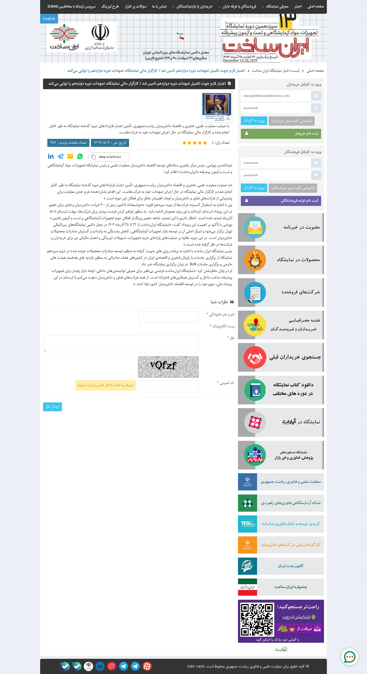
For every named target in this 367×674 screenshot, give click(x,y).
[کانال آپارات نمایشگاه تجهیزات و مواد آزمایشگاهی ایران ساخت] (281, 423)
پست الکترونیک (223, 326)
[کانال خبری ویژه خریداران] (122, 666)
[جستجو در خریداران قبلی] (281, 358)
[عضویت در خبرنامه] (281, 228)
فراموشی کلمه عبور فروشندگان (293, 188)
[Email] (70, 157)
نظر (232, 338)
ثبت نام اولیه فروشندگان (299, 201)
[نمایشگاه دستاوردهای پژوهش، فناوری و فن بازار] (281, 456)
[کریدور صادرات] (281, 525)
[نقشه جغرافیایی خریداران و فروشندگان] (281, 326)
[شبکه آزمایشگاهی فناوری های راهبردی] (281, 504)
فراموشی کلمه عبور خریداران (291, 121)
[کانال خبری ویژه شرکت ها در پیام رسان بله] (64, 666)
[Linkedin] (51, 157)
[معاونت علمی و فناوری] (281, 483)
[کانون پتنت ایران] (281, 567)
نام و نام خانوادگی (221, 314)
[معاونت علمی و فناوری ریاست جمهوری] (87, 666)
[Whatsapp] (80, 157)
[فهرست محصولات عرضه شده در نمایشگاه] (281, 261)
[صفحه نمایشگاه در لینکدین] (99, 666)
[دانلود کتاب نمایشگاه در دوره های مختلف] (281, 391)
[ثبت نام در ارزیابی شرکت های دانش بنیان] (281, 546)
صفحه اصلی (315, 71)
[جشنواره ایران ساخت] (281, 588)
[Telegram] (60, 157)
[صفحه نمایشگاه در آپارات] (146, 666)
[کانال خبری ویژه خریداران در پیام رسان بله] (75, 666)
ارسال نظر (52, 406)
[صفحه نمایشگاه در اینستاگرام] (111, 666)
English (49, 19)
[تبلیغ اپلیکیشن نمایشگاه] (281, 622)
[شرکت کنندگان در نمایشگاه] (281, 293)
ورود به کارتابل (254, 120)
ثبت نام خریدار (306, 133)
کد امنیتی (227, 383)
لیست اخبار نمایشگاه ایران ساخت (275, 71)
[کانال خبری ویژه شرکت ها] (134, 666)
